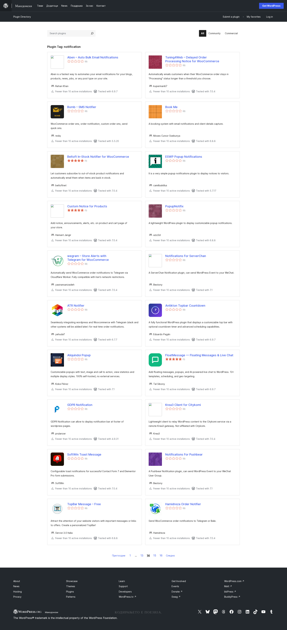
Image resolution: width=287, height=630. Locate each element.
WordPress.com (234, 581)
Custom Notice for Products (87, 206)
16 (161, 555)
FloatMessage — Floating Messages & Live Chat (199, 355)
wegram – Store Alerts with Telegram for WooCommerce (88, 257)
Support (123, 586)
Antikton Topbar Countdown (185, 305)
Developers (125, 591)
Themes (70, 586)
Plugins (70, 591)
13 (142, 555)
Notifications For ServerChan (185, 256)
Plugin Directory (22, 16)
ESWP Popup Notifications (183, 156)
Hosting (17, 591)
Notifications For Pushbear (184, 454)
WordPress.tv (127, 596)
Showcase (72, 581)
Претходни (118, 555)
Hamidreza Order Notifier (183, 504)
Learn (122, 581)
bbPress (230, 591)
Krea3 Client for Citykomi (183, 405)
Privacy (17, 596)
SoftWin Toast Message (84, 454)
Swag (176, 596)
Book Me (171, 107)
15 (154, 555)
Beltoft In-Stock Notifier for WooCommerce (98, 156)
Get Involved (179, 581)
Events (175, 586)
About (16, 581)
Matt (228, 586)
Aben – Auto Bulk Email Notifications (92, 57)
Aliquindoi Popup (79, 355)
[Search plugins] (92, 33)
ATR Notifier (75, 305)
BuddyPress (232, 596)
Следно (170, 555)
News (16, 586)
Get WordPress (271, 5)
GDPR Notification (79, 405)
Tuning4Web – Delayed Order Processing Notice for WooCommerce (192, 59)
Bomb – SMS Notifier (81, 107)
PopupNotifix (174, 206)
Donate (177, 591)
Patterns (70, 596)
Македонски (51, 612)
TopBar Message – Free (84, 504)
